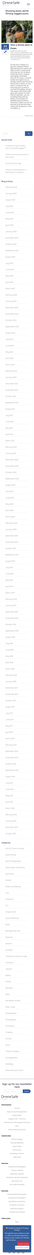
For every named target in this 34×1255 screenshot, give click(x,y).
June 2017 (9, 719)
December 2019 (11, 536)
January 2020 (11, 529)
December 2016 (11, 751)
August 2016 (10, 776)
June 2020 (9, 498)
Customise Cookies (22, 1247)
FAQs (17, 1126)
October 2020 (11, 472)
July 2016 (9, 783)
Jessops (8, 969)
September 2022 (12, 327)
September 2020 (12, 479)
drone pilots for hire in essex (22, 56)
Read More (28, 115)
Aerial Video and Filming (14, 867)
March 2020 (10, 517)
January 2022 (11, 377)
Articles (8, 880)
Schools (8, 1039)
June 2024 (9, 212)
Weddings (9, 1064)
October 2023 (10, 244)
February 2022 (11, 371)
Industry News (17, 1115)
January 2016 (10, 821)
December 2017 (11, 688)
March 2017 (9, 738)
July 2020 (9, 491)
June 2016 (9, 789)
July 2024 (9, 206)
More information (22, 1240)
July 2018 (9, 643)
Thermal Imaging (12, 1051)
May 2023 (9, 276)
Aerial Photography (13, 861)
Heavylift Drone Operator (17, 1201)
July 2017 (9, 713)
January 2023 (10, 301)
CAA (7, 893)
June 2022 (9, 346)
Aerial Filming (24, 52)
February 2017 (11, 745)
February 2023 (11, 295)
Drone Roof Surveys (13, 163)
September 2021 (11, 403)
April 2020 (9, 510)
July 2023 (9, 263)
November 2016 (11, 757)
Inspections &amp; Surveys (16, 956)
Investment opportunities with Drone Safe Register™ (15, 147)
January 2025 (11, 193)
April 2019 (9, 586)
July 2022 (9, 339)
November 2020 (12, 466)
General (8, 943)
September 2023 (12, 250)
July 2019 (9, 567)
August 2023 (10, 257)
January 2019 (10, 605)
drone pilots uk (14, 57)
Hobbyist (9, 950)
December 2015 (11, 827)
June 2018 (9, 650)
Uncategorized (11, 1058)
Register (26, 1091)
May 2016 (9, 796)
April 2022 (9, 358)
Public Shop (17, 1157)
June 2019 (9, 574)
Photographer (11, 1013)
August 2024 (10, 200)
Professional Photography (17, 1167)
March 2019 (10, 593)
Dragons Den (10, 912)
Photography (10, 1020)
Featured (9, 937)
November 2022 (11, 314)
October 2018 (10, 624)
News (7, 994)
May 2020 (9, 504)
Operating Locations (17, 1153)
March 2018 (10, 669)
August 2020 (10, 485)
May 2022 (9, 352)
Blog (17, 1222)
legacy (8, 975)
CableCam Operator (17, 1174)
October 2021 (10, 396)
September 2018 (11, 631)
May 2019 (9, 580)
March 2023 (10, 288)
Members (9, 988)
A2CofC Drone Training (14, 848)
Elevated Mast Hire (12, 931)
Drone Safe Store (12, 918)
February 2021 (11, 447)
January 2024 (10, 231)
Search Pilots (17, 1146)
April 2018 (9, 662)
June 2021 (9, 422)
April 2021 (9, 434)
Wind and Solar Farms (14, 1070)
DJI (6, 905)
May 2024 (9, 219)
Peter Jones (10, 1007)
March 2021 (10, 441)
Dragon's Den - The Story (17, 1119)
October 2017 (10, 700)
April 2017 (9, 732)
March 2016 (10, 808)
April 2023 (9, 282)
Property (8, 1032)
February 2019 (11, 599)
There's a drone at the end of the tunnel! (16, 155)
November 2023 (11, 238)
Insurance (9, 962)
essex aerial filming (24, 57)
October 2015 (10, 834)
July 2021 (9, 415)
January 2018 (10, 681)
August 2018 (10, 637)
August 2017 (10, 707)
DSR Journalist (16, 51)
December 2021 (11, 384)
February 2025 (11, 187)
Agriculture (9, 874)
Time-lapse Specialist (17, 1184)
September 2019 (11, 555)
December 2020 (11, 460)
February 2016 (11, 815)
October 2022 (10, 320)
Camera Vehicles (17, 1170)
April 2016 (9, 802)
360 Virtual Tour (17, 1181)
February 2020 (11, 523)
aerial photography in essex (18, 54)
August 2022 (10, 333)
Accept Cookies (23, 1244)
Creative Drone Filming (17, 1212)
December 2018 (11, 612)
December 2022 (11, 307)
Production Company (17, 1205)
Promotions (10, 1026)
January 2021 (10, 453)
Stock (7, 1045)
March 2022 (10, 365)
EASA (7, 924)
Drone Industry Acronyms (17, 1130)
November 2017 (11, 694)
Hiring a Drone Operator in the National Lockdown (16, 171)
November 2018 (11, 618)
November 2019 (11, 542)
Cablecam (9, 899)
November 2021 (11, 390)
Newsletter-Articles (12, 1000)
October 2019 (10, 548)
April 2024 (9, 225)
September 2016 (11, 770)
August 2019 (10, 561)
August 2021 (10, 409)
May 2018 (9, 656)
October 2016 (10, 764)
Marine (8, 981)
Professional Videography (17, 1198)
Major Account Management (17, 1112)
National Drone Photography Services (17, 1122)
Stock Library (17, 1150)
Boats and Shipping (13, 886)
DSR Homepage (17, 1139)
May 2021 (9, 428)
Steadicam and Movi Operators (17, 1177)
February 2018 (11, 675)
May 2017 (9, 726)
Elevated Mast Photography (17, 1194)
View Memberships (17, 1143)
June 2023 (9, 269)
